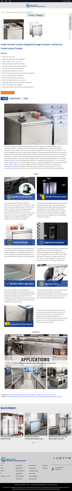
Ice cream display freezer (33, 471)
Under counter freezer (33, 476)
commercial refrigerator (11, 168)
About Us (2, 468)
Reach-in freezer (32, 473)
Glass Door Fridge (19, 465)
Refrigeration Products (16, 487)
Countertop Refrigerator (29, 487)
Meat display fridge (32, 465)
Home (2, 12)
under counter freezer (11, 162)
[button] (70, 29)
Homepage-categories (11, 12)
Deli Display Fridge (19, 479)
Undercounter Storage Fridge (25, 12)
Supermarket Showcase (18, 489)
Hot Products (6, 487)
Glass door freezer (32, 468)
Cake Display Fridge (19, 473)
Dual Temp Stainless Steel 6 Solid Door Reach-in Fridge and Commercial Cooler (31, 395)
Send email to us (9, 92)
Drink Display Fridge (19, 468)
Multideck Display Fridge (20, 476)
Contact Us (3, 471)
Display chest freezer (33, 479)
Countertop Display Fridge (20, 471)
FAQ (1, 473)
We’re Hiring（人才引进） (6, 476)
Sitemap (17, 484)
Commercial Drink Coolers (31, 489)
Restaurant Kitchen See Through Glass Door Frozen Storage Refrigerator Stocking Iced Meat (34, 396)
